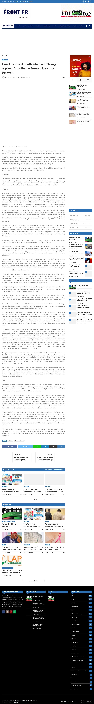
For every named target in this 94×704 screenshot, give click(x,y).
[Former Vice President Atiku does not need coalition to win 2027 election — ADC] (33, 479)
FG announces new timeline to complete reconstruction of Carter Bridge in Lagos (76, 252)
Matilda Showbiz (76, 624)
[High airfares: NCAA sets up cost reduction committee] (29, 619)
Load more (34, 499)
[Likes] (83, 1)
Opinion (73, 667)
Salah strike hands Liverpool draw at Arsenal (38, 611)
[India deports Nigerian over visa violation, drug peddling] (88, 246)
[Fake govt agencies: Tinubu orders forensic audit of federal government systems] (12, 537)
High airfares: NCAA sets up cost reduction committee (39, 618)
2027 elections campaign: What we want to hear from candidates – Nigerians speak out (11, 490)
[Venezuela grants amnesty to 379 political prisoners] (29, 626)
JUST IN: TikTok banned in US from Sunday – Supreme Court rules (76, 259)
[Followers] (86, 1)
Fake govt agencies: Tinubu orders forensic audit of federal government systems (11, 548)
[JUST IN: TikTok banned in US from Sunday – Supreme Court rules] (88, 260)
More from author (58, 469)
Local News (74, 688)
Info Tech (74, 649)
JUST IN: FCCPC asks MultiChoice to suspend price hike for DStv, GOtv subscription (84, 293)
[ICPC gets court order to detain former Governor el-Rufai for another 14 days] (51, 619)
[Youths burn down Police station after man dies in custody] (51, 612)
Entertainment (75, 631)
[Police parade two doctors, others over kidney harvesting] (55, 514)
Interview (74, 663)
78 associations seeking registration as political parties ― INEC (76, 272)
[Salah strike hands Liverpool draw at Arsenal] (29, 612)
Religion (74, 638)
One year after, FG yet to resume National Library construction (33, 548)
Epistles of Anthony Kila (77, 685)
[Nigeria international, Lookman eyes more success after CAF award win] (65, 605)
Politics (7, 55)
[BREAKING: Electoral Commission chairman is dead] (29, 605)
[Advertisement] (47, 39)
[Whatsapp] (91, 1)
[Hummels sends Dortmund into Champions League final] (58, 598)
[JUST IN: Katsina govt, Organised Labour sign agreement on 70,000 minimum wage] (65, 598)
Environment (75, 642)
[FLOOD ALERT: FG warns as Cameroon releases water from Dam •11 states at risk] (72, 321)
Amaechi (10, 440)
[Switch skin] (86, 26)
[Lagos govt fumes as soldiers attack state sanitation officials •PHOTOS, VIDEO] (58, 605)
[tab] (48, 469)
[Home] (2, 55)
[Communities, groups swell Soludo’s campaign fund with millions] (65, 612)
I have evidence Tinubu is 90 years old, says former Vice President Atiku (54, 490)
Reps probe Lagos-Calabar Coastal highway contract (75, 265)
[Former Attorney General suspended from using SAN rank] (72, 307)
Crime (47, 521)
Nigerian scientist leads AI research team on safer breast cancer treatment (54, 548)
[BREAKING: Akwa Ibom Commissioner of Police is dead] (72, 314)
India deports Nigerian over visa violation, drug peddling (76, 245)
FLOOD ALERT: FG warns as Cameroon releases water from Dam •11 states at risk (84, 320)
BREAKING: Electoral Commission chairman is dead (39, 604)
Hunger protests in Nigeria (78, 656)
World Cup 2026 (75, 674)
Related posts (48, 469)
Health (47, 544)
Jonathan (21, 440)
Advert (73, 678)
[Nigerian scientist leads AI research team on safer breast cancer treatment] (55, 537)
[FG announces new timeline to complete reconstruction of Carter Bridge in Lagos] (88, 253)
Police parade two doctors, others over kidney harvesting (53, 525)
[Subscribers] (88, 1)
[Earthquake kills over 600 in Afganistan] (51, 605)
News (4, 544)
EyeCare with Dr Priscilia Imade (79, 671)
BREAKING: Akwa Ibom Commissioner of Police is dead (84, 313)
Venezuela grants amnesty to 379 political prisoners (38, 625)
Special (73, 646)
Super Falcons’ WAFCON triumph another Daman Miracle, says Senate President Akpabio (84, 299)
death (15, 440)
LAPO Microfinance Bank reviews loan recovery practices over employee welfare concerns (12, 571)
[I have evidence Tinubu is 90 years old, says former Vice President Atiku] (55, 479)
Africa (73, 635)
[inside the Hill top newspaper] (12, 514)
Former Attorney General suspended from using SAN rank (83, 306)
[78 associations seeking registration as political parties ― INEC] (88, 274)
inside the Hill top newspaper (9, 525)
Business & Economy (8, 567)
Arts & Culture (75, 653)
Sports (73, 610)
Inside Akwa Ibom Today (8, 521)
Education (26, 544)
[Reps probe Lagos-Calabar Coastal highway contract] (88, 267)
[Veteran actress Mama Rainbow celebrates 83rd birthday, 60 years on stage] (58, 612)
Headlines (74, 617)
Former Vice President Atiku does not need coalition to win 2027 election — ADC (32, 490)
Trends (73, 681)
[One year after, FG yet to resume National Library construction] (33, 537)
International (75, 606)
